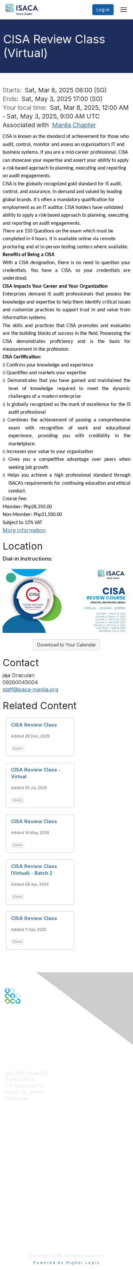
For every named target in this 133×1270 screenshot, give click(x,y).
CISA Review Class (34, 725)
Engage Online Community (33, 1035)
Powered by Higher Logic (66, 1262)
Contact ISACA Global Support (37, 1167)
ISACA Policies (20, 1217)
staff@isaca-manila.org (30, 689)
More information (24, 530)
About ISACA (18, 1204)
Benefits (13, 1151)
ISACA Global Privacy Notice (35, 1230)
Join (9, 1145)
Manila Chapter (74, 125)
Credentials (17, 1158)
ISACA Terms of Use (26, 1223)
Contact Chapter (22, 1108)
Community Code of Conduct (35, 1211)
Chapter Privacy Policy (29, 1239)
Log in (103, 9)
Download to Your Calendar (66, 644)
